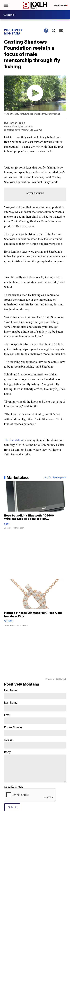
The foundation (13, 440)
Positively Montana (13, 31)
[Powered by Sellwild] (61, 679)
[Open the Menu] (6, 5)
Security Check (13, 786)
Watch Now (60, 5)
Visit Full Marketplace (55, 477)
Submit (12, 807)
